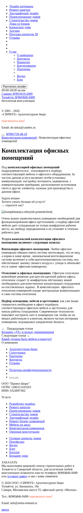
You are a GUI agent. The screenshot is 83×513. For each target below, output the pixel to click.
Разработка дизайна (22, 403)
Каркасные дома (20, 27)
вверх (5, 509)
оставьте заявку (17, 476)
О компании (25, 55)
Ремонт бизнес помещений (27, 421)
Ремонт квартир (19, 9)
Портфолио (16, 441)
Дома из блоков (19, 23)
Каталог (14, 452)
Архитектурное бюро (23, 349)
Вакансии (23, 62)
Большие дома (18, 455)
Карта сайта (14, 377)
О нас (13, 51)
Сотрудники (17, 352)
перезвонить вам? (13, 121)
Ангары (14, 30)
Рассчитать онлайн (14, 86)
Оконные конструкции (24, 431)
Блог (20, 79)
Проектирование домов (24, 16)
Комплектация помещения (26, 428)
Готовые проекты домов (25, 438)
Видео (21, 76)
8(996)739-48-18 (16, 134)
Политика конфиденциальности (30, 370)
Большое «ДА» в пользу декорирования (28, 332)
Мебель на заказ (19, 424)
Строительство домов (23, 20)
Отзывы (14, 37)
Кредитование (26, 65)
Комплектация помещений (19, 137)
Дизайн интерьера (21, 6)
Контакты (23, 58)
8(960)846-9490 (18, 97)
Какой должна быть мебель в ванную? (27, 339)
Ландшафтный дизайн (24, 13)
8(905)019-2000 (17, 93)
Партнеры (23, 69)
